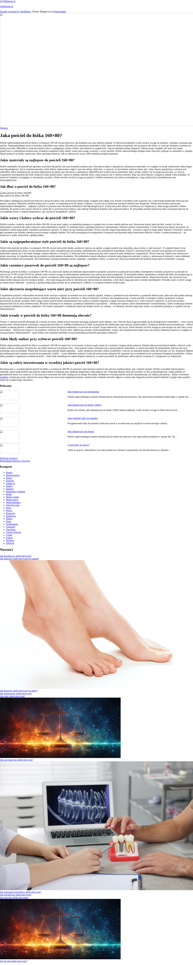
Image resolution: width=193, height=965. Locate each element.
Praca (8, 508)
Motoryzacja (12, 499)
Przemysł (10, 513)
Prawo (9, 510)
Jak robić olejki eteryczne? (12, 696)
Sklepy (9, 518)
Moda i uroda (12, 497)
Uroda (9, 535)
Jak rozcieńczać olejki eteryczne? (16, 894)
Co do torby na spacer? (79, 445)
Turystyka (11, 529)
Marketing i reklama (15, 491)
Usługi (9, 537)
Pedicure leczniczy (9, 458)
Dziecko (10, 480)
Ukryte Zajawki (13, 532)
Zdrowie (10, 543)
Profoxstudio (60, 11)
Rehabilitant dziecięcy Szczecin (15, 461)
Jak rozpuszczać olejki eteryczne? (16, 693)
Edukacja (10, 483)
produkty (4, 377)
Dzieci (9, 478)
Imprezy (10, 489)
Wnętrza (4, 128)
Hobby (9, 486)
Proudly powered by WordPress (15, 11)
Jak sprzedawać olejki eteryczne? (16, 556)
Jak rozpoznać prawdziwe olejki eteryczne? (20, 892)
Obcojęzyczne (13, 505)
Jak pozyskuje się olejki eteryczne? (16, 760)
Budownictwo (13, 475)
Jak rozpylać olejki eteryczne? (14, 897)
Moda (9, 494)
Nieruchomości (13, 502)
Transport (10, 527)
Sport (8, 521)
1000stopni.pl (6, 6)
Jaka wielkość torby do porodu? (83, 418)
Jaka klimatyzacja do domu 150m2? (85, 405)
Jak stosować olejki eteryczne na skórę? (19, 690)
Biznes (9, 472)
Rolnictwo (11, 516)
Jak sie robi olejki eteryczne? (13, 961)
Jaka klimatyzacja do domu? (81, 431)
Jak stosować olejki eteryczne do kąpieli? (19, 558)
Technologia (12, 524)
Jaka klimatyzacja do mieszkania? (84, 391)
